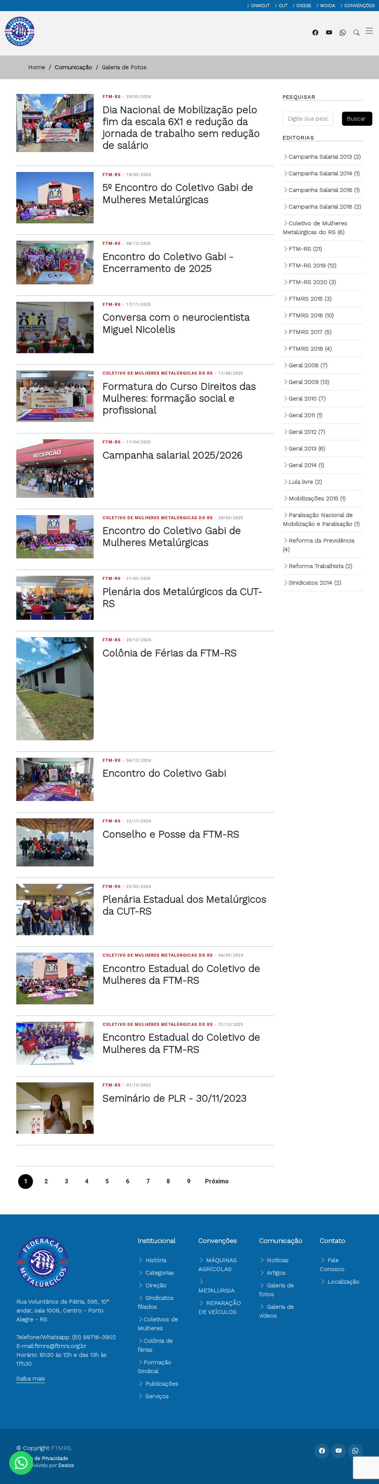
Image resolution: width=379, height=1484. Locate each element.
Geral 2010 (307, 398)
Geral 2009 (309, 381)
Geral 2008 (308, 365)
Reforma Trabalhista (320, 565)
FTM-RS (305, 248)
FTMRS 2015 (310, 298)
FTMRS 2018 (310, 348)
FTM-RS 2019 (312, 265)
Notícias (277, 1260)
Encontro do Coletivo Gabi (164, 773)
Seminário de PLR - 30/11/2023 (174, 1098)
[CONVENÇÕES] (339, 5)
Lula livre (305, 481)
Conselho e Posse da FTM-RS (171, 834)
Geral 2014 (306, 465)
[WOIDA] (315, 5)
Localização (342, 1281)
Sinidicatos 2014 (315, 582)
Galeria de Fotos (124, 67)
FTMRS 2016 (311, 315)
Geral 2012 (307, 431)
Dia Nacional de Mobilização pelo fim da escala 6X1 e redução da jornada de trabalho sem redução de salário (181, 128)
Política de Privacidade (42, 1458)
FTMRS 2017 (310, 331)
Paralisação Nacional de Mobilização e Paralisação (321, 519)
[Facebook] (316, 32)
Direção (155, 1285)
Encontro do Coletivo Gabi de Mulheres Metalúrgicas (172, 536)
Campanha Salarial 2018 (325, 206)
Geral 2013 (307, 448)
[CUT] (274, 5)
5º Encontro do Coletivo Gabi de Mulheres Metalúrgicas (178, 193)
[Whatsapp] (344, 32)
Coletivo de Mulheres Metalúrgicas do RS (315, 228)
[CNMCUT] (246, 5)
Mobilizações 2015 (317, 498)
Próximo (217, 1181)
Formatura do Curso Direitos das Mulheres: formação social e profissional (179, 398)
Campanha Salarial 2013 (325, 156)
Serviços (156, 1396)
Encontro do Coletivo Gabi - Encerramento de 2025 (168, 262)
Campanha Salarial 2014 (324, 173)
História (155, 1260)
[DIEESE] (292, 5)
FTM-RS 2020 (312, 281)
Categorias (159, 1272)
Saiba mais (30, 1378)
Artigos (275, 1272)
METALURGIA (216, 1290)
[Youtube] (330, 32)
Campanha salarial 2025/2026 (173, 455)
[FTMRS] (21, 1463)
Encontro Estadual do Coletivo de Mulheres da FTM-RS (181, 974)
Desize (66, 1465)
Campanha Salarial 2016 (324, 189)
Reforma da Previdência (318, 545)
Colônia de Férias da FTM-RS (170, 653)
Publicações (161, 1383)
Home (36, 67)
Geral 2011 (305, 415)
